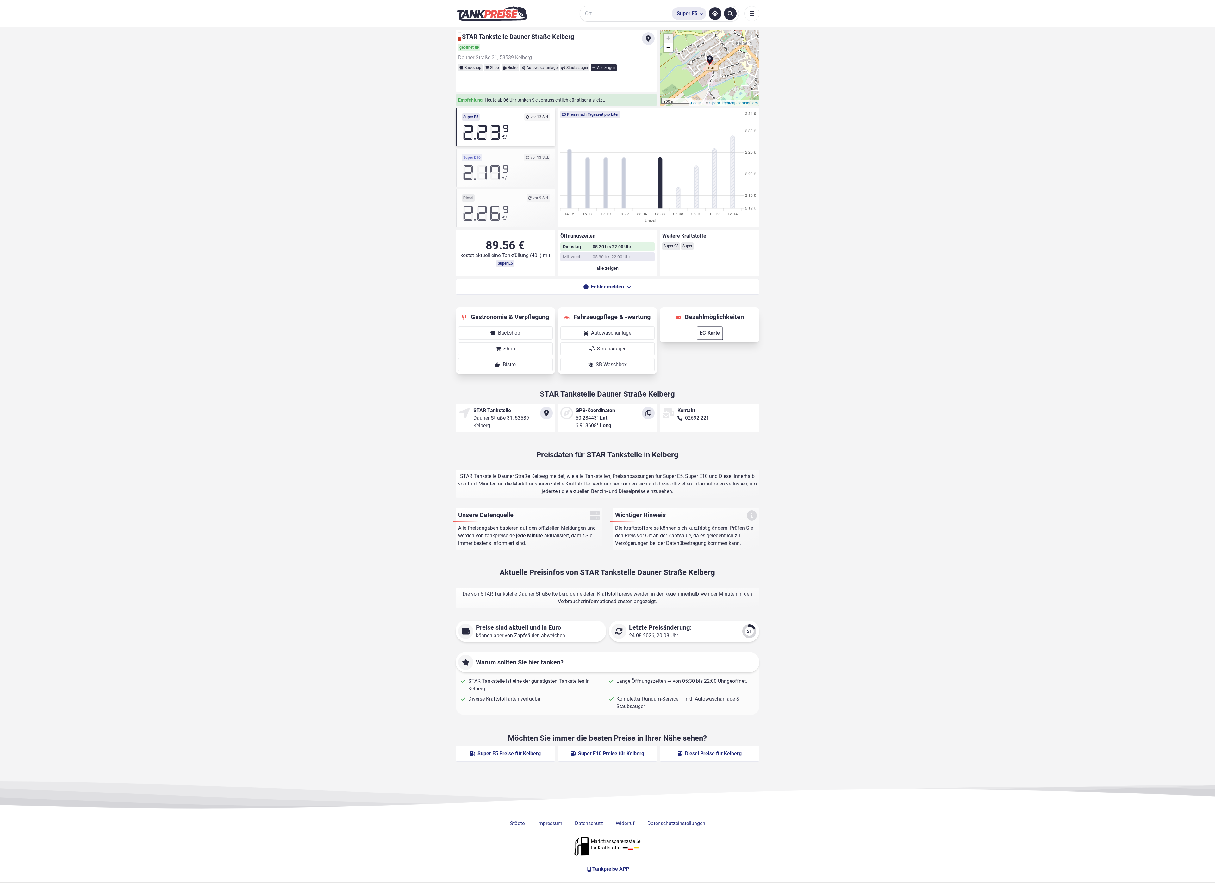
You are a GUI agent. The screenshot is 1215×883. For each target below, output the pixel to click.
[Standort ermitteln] (715, 13)
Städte (517, 823)
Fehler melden (607, 287)
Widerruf (625, 823)
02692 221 (697, 418)
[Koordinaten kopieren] (648, 413)
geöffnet (466, 47)
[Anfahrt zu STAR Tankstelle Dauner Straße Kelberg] (648, 38)
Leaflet (697, 102)
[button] (709, 62)
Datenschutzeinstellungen (676, 823)
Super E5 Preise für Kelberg (509, 753)
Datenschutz (589, 823)
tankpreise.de (500, 536)
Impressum (549, 823)
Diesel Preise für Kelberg (713, 753)
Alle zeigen (606, 67)
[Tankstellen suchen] (730, 13)
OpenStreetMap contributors (733, 102)
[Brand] (492, 13)
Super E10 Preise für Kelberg (611, 753)
